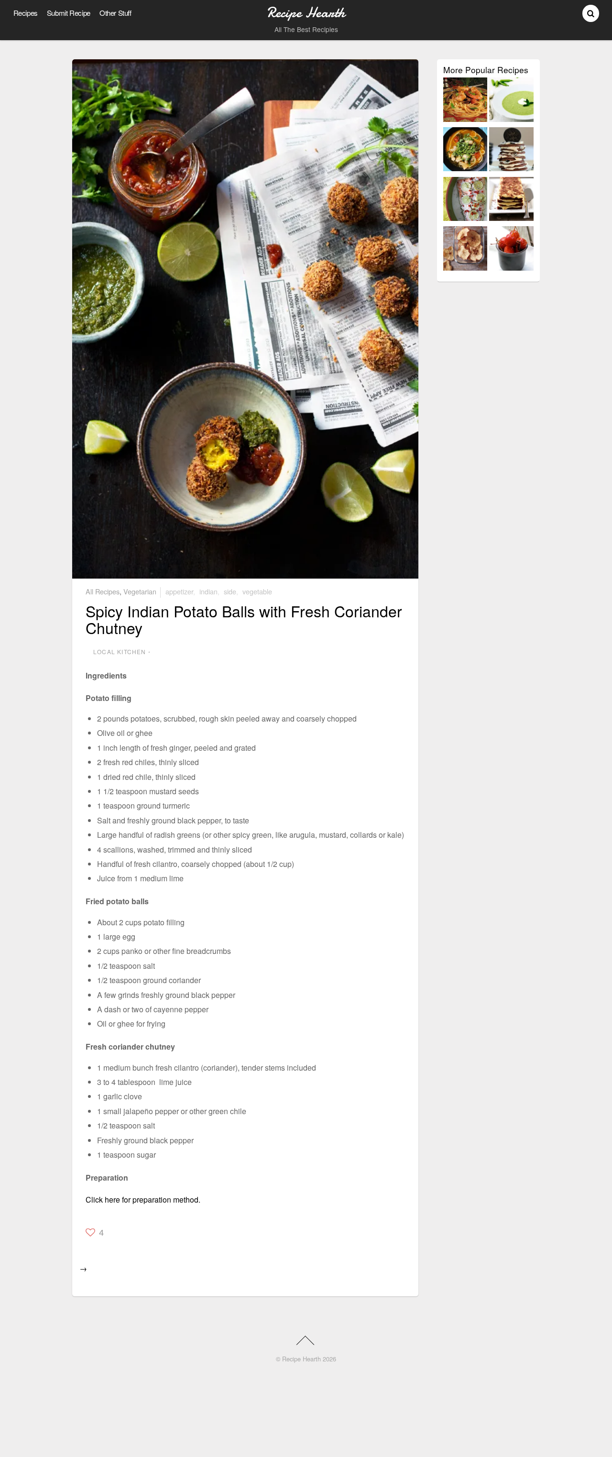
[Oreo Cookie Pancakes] (511, 151)
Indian (208, 591)
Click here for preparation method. (143, 1199)
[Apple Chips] (465, 250)
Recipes (25, 13)
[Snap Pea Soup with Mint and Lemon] (511, 101)
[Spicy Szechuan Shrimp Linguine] (465, 101)
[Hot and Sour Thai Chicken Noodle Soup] (465, 151)
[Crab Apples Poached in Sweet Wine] (511, 250)
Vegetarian (139, 591)
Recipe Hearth (301, 1358)
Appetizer (179, 591)
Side (230, 591)
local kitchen (119, 651)
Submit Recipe (68, 13)
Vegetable (257, 591)
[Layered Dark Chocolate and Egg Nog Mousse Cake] (511, 201)
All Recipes (103, 591)
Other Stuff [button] (115, 13)
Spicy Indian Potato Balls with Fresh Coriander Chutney (244, 619)
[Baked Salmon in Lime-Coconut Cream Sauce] (465, 201)
